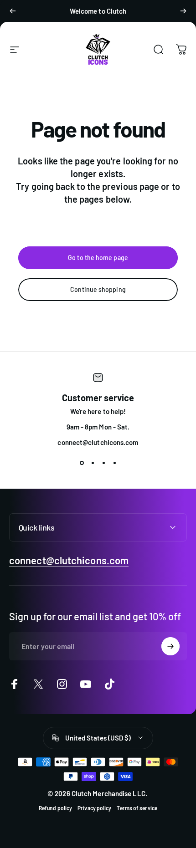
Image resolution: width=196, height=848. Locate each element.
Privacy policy (94, 808)
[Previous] (13, 11)
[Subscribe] (170, 646)
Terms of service (137, 808)
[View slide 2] (92, 462)
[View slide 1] (81, 462)
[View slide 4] (114, 462)
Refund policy (55, 808)
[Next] (183, 11)
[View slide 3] (103, 462)
